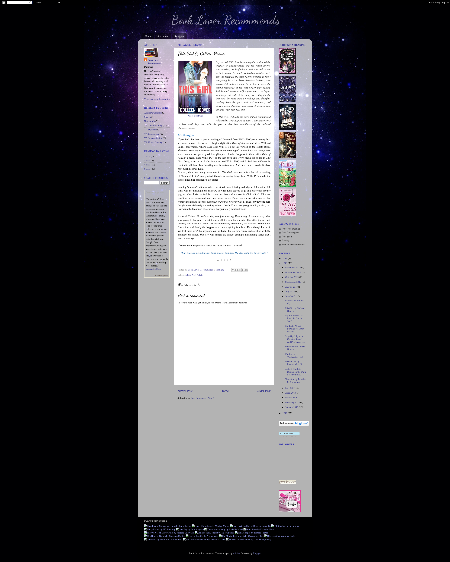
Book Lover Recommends (225, 20)
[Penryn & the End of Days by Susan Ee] (250, 526)
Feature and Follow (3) (294, 302)
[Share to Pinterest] (246, 270)
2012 (285, 413)
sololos (236, 553)
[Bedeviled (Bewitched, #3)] (287, 101)
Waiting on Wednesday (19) (294, 355)
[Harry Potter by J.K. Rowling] (159, 529)
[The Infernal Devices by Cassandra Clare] (204, 539)
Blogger (257, 553)
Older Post (264, 390)
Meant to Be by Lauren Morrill (293, 363)
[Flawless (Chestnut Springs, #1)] (287, 215)
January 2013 (292, 407)
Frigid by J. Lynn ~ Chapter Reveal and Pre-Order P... (295, 339)
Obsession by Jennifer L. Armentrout (295, 381)
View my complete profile (157, 99)
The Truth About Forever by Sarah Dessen (294, 328)
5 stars (188, 274)
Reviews (179, 36)
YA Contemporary (153, 125)
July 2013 (290, 291)
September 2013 (293, 281)
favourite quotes (155, 192)
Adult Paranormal (153, 112)
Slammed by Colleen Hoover (295, 348)
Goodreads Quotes (161, 275)
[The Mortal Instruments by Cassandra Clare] (241, 536)
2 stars (147, 156)
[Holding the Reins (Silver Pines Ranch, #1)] (287, 186)
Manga (147, 116)
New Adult (197, 274)
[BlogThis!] (236, 270)
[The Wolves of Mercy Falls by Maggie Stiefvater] (169, 532)
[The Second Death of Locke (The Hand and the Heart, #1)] (287, 157)
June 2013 (290, 296)
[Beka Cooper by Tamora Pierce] (251, 532)
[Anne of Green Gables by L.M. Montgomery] (249, 539)
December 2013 (293, 267)
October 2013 (292, 277)
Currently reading (292, 45)
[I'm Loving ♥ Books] (290, 511)
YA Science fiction (153, 138)
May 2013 (290, 388)
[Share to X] (240, 270)
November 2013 (293, 272)
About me (163, 36)
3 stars (147, 160)
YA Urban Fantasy (153, 142)
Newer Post (185, 390)
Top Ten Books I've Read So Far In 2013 (294, 318)
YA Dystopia (150, 129)
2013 (285, 263)
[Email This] (233, 270)
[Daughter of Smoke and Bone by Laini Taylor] (167, 526)
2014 (285, 258)
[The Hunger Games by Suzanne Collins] (164, 536)
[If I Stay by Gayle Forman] (285, 526)
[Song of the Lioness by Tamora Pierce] (214, 532)
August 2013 (291, 286)
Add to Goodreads (195, 115)
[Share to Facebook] (243, 270)
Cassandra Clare (153, 268)
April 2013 (291, 392)
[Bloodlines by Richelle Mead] (258, 529)
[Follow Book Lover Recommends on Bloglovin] (294, 424)
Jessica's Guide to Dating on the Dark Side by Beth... (295, 371)
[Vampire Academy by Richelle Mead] (223, 529)
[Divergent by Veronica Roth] (279, 536)
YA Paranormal (151, 133)
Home (148, 36)
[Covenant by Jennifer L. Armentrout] (163, 539)
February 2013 (292, 402)
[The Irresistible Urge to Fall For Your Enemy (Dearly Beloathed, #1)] (287, 72)
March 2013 (291, 397)
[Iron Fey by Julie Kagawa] (190, 529)
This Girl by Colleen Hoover (294, 309)
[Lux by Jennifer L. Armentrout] (202, 536)
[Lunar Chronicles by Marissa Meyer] (210, 526)
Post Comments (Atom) (202, 398)
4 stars (147, 164)
